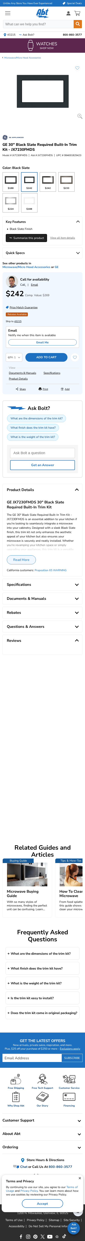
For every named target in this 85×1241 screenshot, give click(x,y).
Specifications (52, 373)
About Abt (11, 1133)
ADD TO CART (46, 357)
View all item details (62, 238)
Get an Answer (42, 465)
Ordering (10, 1147)
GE (56, 267)
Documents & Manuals (22, 373)
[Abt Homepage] (43, 13)
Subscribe (72, 1058)
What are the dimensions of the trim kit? (37, 418)
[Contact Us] (12, 287)
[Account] (68, 13)
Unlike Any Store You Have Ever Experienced (27, 3)
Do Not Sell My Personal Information (53, 1226)
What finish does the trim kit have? (33, 428)
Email (34, 285)
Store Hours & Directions (45, 1160)
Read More (21, 560)
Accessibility (16, 1226)
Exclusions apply (70, 1049)
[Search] (78, 24)
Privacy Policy (29, 1191)
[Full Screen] (80, 116)
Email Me (42, 342)
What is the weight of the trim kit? (33, 437)
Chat (23, 1167)
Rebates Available (17, 314)
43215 (17, 321)
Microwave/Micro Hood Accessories (22, 57)
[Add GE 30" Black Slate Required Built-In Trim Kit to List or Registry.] (75, 70)
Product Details (18, 379)
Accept (42, 1203)
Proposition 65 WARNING (51, 570)
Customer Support (18, 1120)
